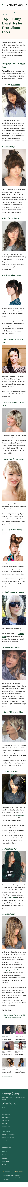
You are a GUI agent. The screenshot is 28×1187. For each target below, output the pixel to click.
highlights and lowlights (13, 970)
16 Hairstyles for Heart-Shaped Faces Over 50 (20, 1038)
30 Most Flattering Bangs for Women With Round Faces (19, 1055)
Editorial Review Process (8, 1137)
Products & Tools (6, 1126)
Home (3, 12)
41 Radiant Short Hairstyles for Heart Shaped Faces (7, 1038)
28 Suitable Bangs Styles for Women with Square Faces (7, 1071)
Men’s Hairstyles (6, 1114)
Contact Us (4, 1158)
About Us (4, 1155)
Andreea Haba (6, 36)
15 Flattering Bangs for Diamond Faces (7, 1055)
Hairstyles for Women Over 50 (19, 1035)
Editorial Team (5, 1144)
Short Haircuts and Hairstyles (7, 1035)
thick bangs (20, 815)
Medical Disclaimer (6, 1147)
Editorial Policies (6, 1140)
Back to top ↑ (6, 1179)
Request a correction (19, 1171)
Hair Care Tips (5, 1120)
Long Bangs (10, 914)
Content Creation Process (8, 1134)
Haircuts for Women (12, 12)
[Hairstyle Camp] (14, 5)
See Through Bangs (13, 647)
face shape (13, 898)
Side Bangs (15, 84)
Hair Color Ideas (6, 1117)
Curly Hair (4, 1123)
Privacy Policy (5, 1161)
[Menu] (2, 5)
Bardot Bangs (9, 146)
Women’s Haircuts (6, 1111)
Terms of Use (5, 1164)
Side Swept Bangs (11, 218)
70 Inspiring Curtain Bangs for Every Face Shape (20, 1071)
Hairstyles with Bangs (6, 1052)
